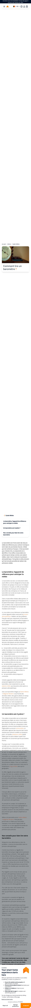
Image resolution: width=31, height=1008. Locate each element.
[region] (15, 1)
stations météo (6, 686)
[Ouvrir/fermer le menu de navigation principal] (4, 6)
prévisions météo (17, 734)
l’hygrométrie (13, 766)
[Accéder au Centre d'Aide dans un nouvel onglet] (21, 7)
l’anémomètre (20, 728)
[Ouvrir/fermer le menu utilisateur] (24, 6)
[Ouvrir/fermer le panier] (27, 6)
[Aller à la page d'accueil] (8, 7)
